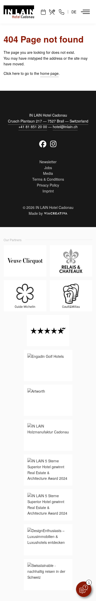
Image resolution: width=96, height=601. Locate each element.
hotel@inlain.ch (65, 126)
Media (48, 173)
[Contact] (61, 11)
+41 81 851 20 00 (32, 126)
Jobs (48, 167)
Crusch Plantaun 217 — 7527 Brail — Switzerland (48, 121)
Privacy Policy (48, 185)
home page (49, 73)
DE (73, 11)
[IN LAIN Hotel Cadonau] (19, 11)
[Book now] (43, 11)
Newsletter (48, 161)
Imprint (48, 190)
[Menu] (85, 12)
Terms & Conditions (48, 179)
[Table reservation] (52, 11)
